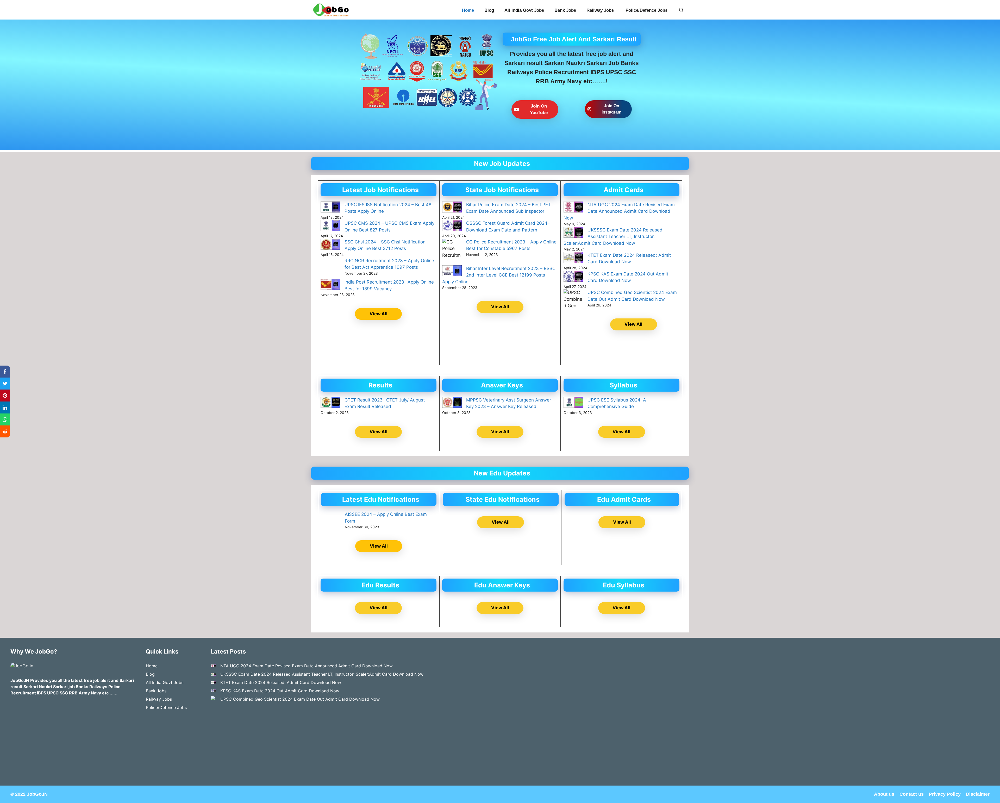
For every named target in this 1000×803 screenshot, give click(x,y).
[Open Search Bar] (681, 10)
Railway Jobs (600, 10)
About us (884, 794)
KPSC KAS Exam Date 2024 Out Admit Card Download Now (279, 690)
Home (468, 10)
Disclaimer (978, 794)
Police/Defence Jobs (647, 10)
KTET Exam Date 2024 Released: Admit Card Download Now (280, 682)
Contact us (911, 794)
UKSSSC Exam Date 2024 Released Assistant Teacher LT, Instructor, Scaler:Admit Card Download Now (613, 236)
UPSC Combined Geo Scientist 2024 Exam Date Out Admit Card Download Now (300, 699)
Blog (489, 10)
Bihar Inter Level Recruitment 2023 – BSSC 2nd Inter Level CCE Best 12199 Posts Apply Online (498, 275)
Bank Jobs (565, 10)
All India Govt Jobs (524, 10)
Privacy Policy (945, 794)
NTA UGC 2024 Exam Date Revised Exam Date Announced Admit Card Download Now (619, 211)
